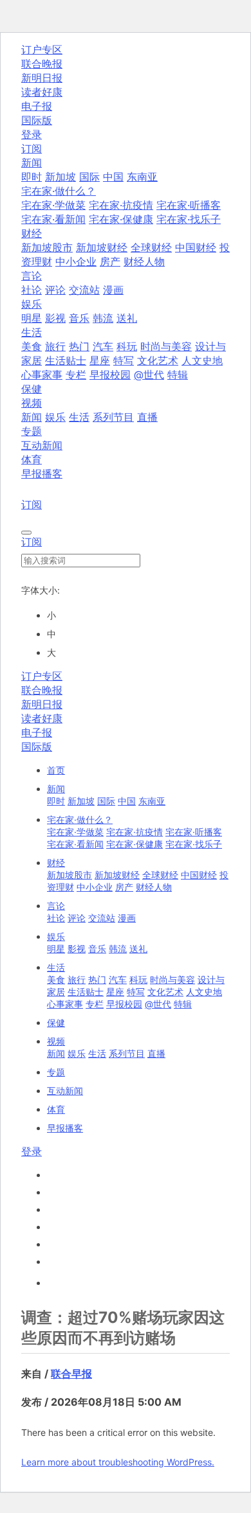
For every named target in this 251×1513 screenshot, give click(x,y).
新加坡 (60, 176)
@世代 (149, 374)
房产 (110, 261)
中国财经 (195, 247)
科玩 (126, 346)
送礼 (126, 318)
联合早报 (71, 1373)
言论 (56, 905)
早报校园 (110, 374)
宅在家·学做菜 (53, 205)
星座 (99, 360)
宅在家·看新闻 (53, 219)
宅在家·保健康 (121, 219)
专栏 (76, 374)
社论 (31, 289)
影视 (55, 318)
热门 (79, 346)
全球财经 (151, 247)
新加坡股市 (47, 247)
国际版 (36, 120)
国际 (89, 176)
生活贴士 (65, 360)
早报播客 (41, 473)
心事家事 (41, 374)
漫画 (113, 289)
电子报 (36, 106)
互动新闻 (41, 445)
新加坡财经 (101, 247)
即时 (31, 176)
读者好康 (41, 91)
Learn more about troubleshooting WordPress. (117, 1461)
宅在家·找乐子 (188, 219)
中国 (113, 176)
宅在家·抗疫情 (121, 205)
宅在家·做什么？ (80, 819)
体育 (31, 459)
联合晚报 (41, 63)
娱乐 (55, 417)
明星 (31, 318)
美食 (31, 346)
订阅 (31, 148)
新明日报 (41, 77)
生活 (79, 417)
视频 (56, 1041)
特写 (123, 360)
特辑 (177, 374)
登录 (31, 134)
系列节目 (113, 417)
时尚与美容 (166, 346)
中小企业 (76, 261)
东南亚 (142, 176)
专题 (31, 431)
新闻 (31, 417)
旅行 (55, 346)
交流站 (84, 289)
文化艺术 (157, 360)
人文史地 (202, 360)
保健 (31, 388)
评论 (55, 289)
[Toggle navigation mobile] (26, 533)
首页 (56, 770)
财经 (56, 862)
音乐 (79, 318)
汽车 (103, 346)
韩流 (103, 318)
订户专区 (41, 49)
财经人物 (144, 261)
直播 (147, 417)
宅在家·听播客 (188, 205)
